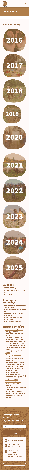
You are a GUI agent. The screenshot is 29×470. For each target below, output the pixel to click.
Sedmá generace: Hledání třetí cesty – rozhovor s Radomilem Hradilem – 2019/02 (15, 378)
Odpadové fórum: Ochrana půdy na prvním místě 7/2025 (14, 338)
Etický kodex (8, 294)
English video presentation (13, 321)
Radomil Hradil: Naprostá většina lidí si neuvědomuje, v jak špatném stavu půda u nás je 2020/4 (15, 365)
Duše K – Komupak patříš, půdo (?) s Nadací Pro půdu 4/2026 (15, 342)
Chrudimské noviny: (12, 362)
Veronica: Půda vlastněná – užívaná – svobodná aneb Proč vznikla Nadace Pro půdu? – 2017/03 (15, 394)
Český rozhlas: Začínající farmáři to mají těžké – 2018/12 (13, 384)
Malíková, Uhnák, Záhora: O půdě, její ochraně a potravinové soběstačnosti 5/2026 (14, 332)
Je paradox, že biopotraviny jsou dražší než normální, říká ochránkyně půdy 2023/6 (14, 357)
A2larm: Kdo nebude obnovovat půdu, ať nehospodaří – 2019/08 (13, 372)
